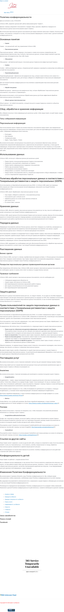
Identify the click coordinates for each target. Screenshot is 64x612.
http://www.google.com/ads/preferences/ (43, 427)
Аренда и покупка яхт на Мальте (14, 499)
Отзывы (7, 512)
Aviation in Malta (9, 494)
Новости (7, 507)
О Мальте (7, 509)
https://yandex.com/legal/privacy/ (28, 435)
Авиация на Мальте (10, 496)
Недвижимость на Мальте (12, 504)
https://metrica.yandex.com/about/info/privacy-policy (43, 403)
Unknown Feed (10, 595)
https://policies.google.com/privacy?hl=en (11, 395)
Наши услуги (8, 502)
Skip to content (4, 1)
